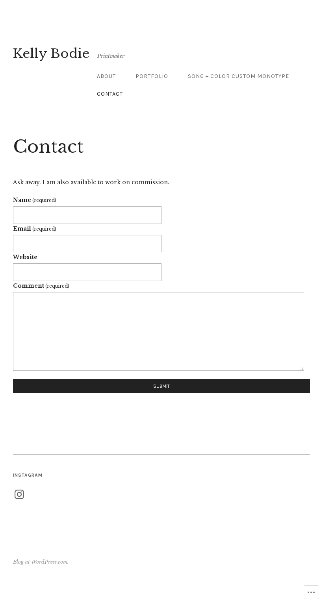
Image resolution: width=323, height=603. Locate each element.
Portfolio (152, 76)
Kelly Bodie (51, 53)
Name (34, 199)
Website (25, 257)
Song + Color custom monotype (238, 76)
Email (34, 228)
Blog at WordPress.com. (41, 562)
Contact (110, 94)
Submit (161, 386)
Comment (41, 285)
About (106, 76)
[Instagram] (19, 494)
